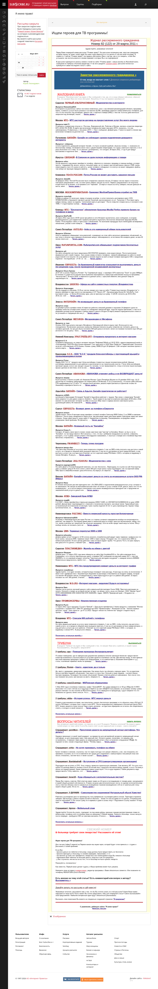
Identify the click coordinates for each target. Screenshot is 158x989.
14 (19, 62)
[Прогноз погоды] (4, 60)
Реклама (66, 938)
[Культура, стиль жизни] (4, 47)
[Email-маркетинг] (4, 81)
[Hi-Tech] (4, 38)
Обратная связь (45, 954)
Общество (118, 954)
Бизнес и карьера (93, 950)
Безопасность (44, 946)
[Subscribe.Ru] (19, 4)
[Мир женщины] (4, 34)
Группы (80, 4)
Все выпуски (102, 22)
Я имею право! (24, 13)
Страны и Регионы (121, 950)
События (66, 954)
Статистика (24, 90)
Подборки (97, 4)
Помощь (18, 950)
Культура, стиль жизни (123, 962)
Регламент (19, 946)
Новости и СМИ (120, 946)
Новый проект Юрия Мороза (30, 31)
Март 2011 (34, 54)
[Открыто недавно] (4, 17)
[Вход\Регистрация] (136, 4)
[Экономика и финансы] (4, 77)
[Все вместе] (4, 12)
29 (23, 68)
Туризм (89, 942)
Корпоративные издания (72, 942)
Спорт (116, 938)
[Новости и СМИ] (4, 51)
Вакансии (42, 950)
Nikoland (147, 978)
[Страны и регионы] (4, 69)
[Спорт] (4, 64)
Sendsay (66, 946)
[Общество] (4, 56)
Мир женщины (92, 946)
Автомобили (91, 938)
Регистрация (20, 942)
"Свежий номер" (111, 64)
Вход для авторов (22, 938)
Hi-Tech (89, 960)
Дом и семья (119, 958)
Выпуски (64, 4)
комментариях (81, 870)
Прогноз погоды (120, 942)
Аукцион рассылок (70, 950)
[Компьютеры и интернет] (4, 43)
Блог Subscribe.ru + (46, 942)
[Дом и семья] (4, 30)
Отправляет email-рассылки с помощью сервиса (44, 4)
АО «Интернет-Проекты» (37, 978)
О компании (44, 938)
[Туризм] (4, 73)
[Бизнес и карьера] (4, 25)
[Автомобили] (4, 21)
